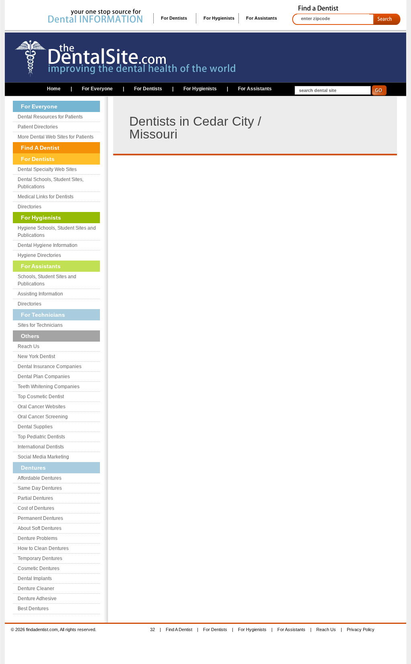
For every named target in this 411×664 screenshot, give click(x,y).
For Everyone (97, 89)
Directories (29, 207)
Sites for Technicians (40, 325)
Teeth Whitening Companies (48, 386)
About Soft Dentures (39, 528)
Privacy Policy (360, 629)
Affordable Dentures (39, 478)
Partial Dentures (35, 498)
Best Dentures (33, 608)
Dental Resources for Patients (50, 117)
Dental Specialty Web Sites (47, 169)
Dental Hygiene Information (47, 245)
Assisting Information (40, 294)
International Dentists (41, 447)
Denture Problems (37, 538)
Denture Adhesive (37, 598)
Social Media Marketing (43, 457)
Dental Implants (35, 578)
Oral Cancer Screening (43, 417)
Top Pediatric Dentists (41, 437)
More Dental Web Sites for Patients (56, 137)
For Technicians (43, 315)
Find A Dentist (40, 148)
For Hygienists (218, 18)
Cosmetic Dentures (38, 568)
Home (54, 89)
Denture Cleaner (36, 588)
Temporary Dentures (40, 558)
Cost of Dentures (36, 508)
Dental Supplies (35, 427)
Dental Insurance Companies (49, 366)
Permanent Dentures (40, 518)
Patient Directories (38, 127)
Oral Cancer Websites (41, 406)
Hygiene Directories (39, 255)
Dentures (33, 467)
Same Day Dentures (40, 488)
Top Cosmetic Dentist (41, 396)
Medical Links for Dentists (45, 197)
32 (152, 629)
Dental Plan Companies (44, 376)
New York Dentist (36, 356)
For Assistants (261, 18)
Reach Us (28, 346)
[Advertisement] (191, 211)
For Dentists (174, 18)
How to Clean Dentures (43, 548)
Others (30, 336)
